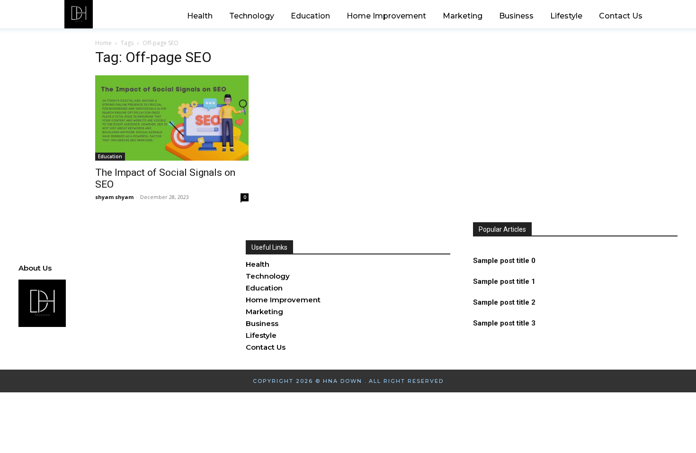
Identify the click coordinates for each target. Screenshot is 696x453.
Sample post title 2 (504, 302)
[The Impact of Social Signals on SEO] (172, 118)
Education (110, 156)
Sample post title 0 (504, 260)
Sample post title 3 (504, 323)
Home (103, 43)
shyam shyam (114, 196)
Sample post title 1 (504, 281)
